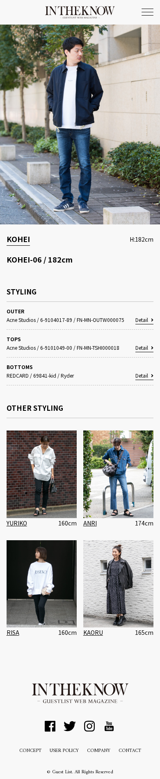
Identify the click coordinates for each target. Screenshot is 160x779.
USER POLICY (64, 751)
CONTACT (130, 751)
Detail (141, 319)
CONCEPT (30, 751)
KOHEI (18, 238)
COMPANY (98, 751)
